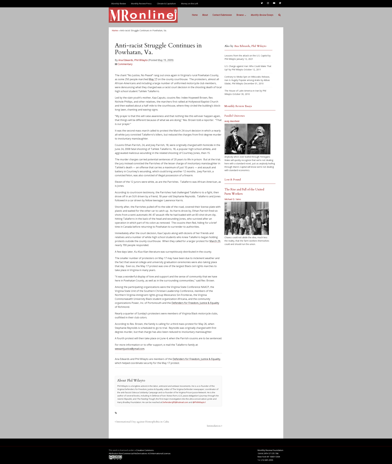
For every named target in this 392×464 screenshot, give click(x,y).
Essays (262, 14)
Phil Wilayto (141, 60)
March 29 (214, 241)
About (205, 14)
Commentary (125, 64)
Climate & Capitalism (166, 3)
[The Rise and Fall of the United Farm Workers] (246, 218)
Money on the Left (189, 3)
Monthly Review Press (141, 3)
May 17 (153, 79)
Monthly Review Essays (238, 106)
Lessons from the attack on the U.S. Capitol (246, 55)
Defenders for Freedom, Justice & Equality (195, 303)
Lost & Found (232, 179)
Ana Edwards (125, 60)
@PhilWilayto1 (199, 402)
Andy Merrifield (231, 121)
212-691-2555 (267, 460)
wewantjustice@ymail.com (129, 348)
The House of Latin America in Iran (241, 90)
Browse (240, 14)
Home (195, 14)
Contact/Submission (222, 14)
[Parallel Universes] (247, 139)
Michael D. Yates (232, 199)
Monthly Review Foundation (270, 450)
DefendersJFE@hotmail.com (175, 402)
